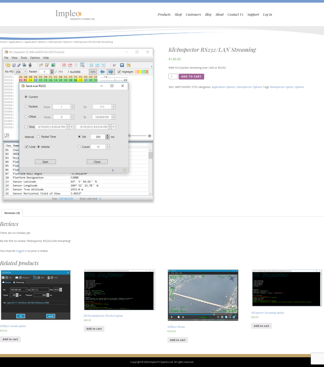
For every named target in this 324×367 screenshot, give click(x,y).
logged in (21, 251)
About (219, 14)
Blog (208, 14)
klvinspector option (281, 87)
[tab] (12, 213)
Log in (267, 14)
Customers (193, 14)
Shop (178, 14)
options (299, 87)
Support (253, 14)
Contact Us (235, 14)
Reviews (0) (12, 213)
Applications (15, 42)
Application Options (35, 42)
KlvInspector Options (60, 42)
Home (3, 42)
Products (164, 14)
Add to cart (191, 76)
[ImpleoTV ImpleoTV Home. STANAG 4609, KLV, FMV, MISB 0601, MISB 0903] (75, 14)
